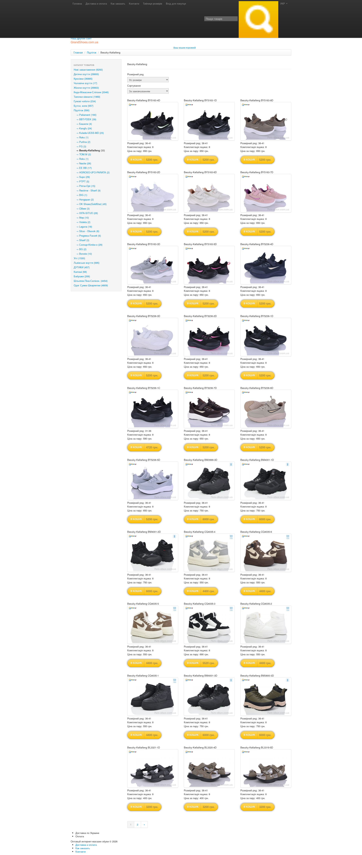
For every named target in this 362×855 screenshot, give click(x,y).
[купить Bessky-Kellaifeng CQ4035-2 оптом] (265, 624)
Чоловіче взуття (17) (85, 83)
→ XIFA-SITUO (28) (86, 213)
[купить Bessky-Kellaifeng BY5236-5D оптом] (152, 481)
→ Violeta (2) (82, 222)
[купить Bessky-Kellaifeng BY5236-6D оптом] (265, 409)
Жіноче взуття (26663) (86, 87)
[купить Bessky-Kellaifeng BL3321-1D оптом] (152, 768)
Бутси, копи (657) (83, 105)
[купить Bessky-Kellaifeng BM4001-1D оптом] (265, 481)
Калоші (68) (80, 272)
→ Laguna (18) (83, 226)
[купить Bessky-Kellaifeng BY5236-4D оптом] (265, 265)
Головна (77, 3)
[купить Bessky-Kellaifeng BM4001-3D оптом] (209, 696)
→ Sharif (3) (81, 240)
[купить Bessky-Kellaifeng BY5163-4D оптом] (152, 121)
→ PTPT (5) (81, 181)
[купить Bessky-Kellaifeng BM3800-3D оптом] (265, 696)
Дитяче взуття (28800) (86, 74)
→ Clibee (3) (82, 208)
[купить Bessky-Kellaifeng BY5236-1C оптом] (152, 409)
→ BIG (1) (80, 195)
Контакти (134, 3)
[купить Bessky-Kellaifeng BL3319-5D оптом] (265, 768)
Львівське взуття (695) (86, 262)
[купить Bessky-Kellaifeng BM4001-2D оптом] (152, 552)
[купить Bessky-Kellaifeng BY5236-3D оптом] (152, 337)
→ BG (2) (80, 249)
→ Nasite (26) (82, 163)
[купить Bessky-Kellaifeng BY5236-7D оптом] (209, 409)
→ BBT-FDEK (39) (85, 119)
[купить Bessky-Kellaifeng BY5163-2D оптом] (152, 193)
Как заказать (118, 3)
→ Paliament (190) (85, 115)
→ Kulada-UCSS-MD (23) (89, 133)
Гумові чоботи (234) (85, 101)
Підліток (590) (81, 110)
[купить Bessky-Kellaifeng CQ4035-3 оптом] (209, 624)
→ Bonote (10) (83, 253)
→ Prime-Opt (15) (84, 186)
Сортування (134, 85)
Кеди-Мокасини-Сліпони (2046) (91, 92)
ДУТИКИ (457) (82, 267)
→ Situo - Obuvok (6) (86, 231)
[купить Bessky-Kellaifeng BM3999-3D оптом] (209, 481)
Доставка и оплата (96, 3)
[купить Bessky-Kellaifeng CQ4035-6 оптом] (265, 552)
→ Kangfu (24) (83, 128)
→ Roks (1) (81, 137)
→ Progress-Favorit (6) (87, 235)
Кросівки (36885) (83, 78)
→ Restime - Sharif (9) (87, 190)
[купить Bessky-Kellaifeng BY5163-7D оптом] (265, 193)
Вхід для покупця (176, 3)
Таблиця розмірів (152, 3)
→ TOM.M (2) (82, 154)
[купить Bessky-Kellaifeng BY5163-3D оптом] (152, 265)
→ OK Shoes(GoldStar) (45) (90, 204)
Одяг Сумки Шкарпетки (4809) (91, 285)
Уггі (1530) (79, 258)
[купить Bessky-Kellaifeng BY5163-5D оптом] (209, 265)
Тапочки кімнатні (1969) (87, 96)
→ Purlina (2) (82, 142)
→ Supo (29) (82, 177)
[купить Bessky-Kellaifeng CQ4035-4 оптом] (209, 552)
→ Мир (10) (81, 217)
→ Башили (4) (83, 124)
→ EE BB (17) (83, 168)
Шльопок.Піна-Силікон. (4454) (90, 281)
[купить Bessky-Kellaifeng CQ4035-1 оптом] (152, 696)
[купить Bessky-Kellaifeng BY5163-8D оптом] (265, 121)
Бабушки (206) (82, 276)
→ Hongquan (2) (84, 199)
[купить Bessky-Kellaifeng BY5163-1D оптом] (209, 121)
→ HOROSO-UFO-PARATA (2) (92, 172)
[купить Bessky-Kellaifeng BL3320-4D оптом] (209, 768)
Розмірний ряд (135, 74)
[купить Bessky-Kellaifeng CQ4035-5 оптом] (152, 624)
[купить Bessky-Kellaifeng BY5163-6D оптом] (209, 193)
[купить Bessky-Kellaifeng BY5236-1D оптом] (265, 337)
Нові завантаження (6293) (88, 69)
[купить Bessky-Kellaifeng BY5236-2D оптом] (209, 337)
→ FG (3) (80, 146)
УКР (283, 3)
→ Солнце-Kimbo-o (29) (88, 244)
